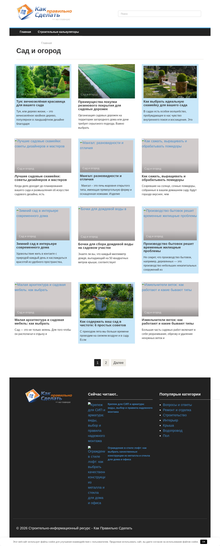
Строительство (175, 415)
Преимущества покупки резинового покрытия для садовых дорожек (99, 105)
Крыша (168, 425)
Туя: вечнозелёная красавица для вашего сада (40, 103)
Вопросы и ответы (177, 405)
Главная (25, 31)
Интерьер (170, 420)
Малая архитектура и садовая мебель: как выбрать (39, 321)
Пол (166, 436)
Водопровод (173, 430)
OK (203, 542)
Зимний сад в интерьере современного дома (36, 245)
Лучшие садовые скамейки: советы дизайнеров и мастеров (41, 178)
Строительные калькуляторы (58, 31)
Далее (118, 363)
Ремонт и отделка (177, 410)
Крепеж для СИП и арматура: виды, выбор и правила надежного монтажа (130, 408)
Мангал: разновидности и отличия (101, 177)
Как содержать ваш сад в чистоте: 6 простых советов (103, 323)
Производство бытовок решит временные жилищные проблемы (169, 247)
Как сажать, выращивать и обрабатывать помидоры (164, 178)
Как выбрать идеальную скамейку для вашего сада (165, 103)
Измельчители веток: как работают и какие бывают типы (168, 321)
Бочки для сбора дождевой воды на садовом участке (105, 245)
